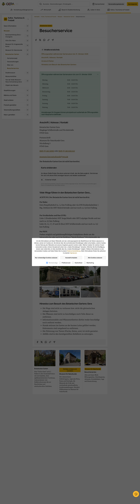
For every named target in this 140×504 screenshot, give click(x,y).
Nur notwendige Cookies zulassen (46, 257)
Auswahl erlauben (71, 257)
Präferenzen (66, 263)
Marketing (90, 263)
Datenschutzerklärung (73, 251)
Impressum (73, 253)
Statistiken (78, 263)
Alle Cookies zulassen (95, 257)
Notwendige (53, 263)
